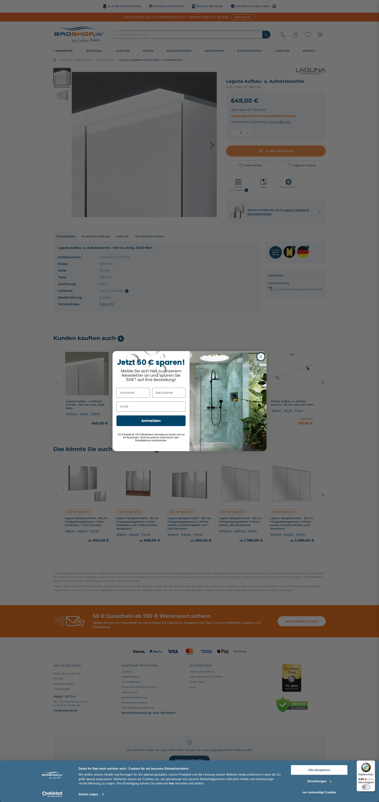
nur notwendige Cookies (319, 792)
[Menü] (372, 763)
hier (171, 783)
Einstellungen (317, 781)
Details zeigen (88, 794)
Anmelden (151, 420)
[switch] (366, 787)
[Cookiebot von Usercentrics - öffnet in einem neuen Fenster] (52, 794)
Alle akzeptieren (319, 770)
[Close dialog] (261, 356)
